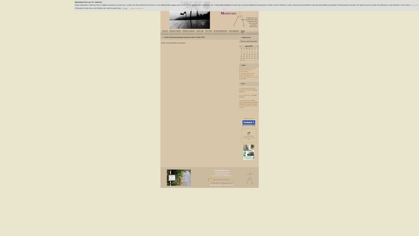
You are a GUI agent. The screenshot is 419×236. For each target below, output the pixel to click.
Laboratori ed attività (175, 30)
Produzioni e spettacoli (188, 30)
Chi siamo (165, 30)
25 (246, 58)
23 (241, 58)
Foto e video (208, 30)
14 (254, 54)
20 (252, 56)
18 (246, 56)
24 (244, 58)
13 (252, 54)
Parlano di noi (243, 31)
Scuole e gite (200, 30)
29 (257, 58)
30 (241, 60)
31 (244, 60)
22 (257, 56)
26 (249, 58)
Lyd (231, 183)
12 (249, 54)
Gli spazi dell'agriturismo (220, 30)
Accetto (125, 8)
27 (252, 58)
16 (241, 56)
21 (254, 56)
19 (249, 56)
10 (244, 54)
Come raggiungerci (234, 30)
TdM (217, 183)
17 (244, 56)
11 (246, 54)
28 (254, 58)
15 (257, 54)
